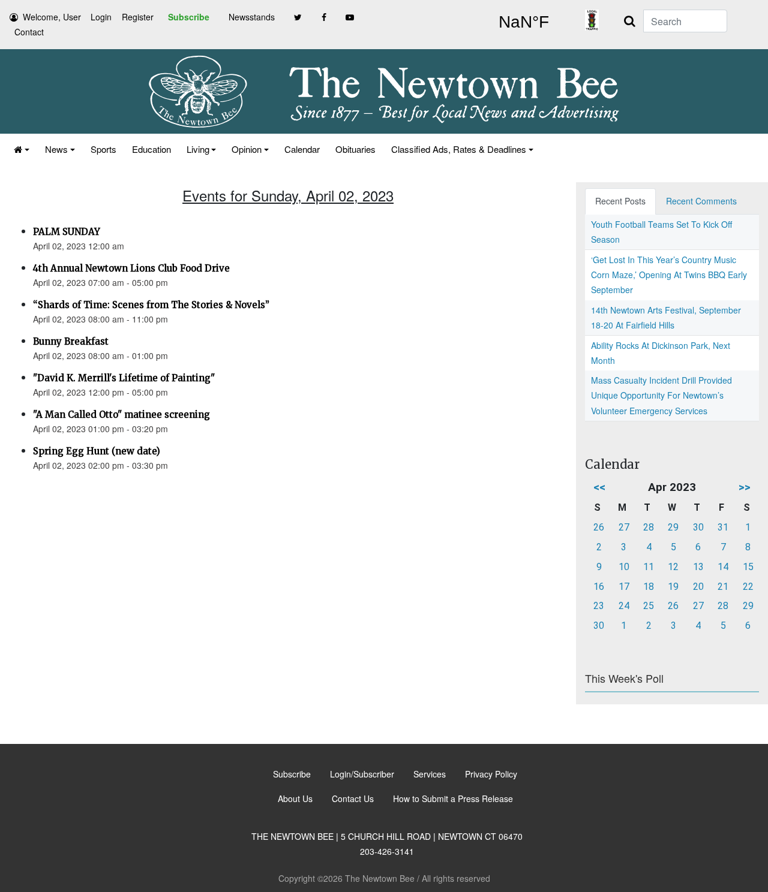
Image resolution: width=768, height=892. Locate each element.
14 (723, 566)
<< (599, 487)
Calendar (302, 149)
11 (648, 566)
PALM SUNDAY (66, 231)
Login (101, 17)
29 (673, 527)
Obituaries (355, 149)
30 (698, 527)
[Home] (21, 149)
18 (648, 586)
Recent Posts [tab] (620, 201)
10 (624, 566)
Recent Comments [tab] (701, 201)
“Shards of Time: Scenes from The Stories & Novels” (151, 305)
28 (648, 527)
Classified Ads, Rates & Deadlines (458, 149)
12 (673, 566)
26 (598, 527)
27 (624, 527)
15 (748, 566)
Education (151, 149)
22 (748, 586)
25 (648, 605)
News (56, 149)
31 (723, 527)
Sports (103, 149)
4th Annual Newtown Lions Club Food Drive (131, 268)
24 (624, 605)
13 (698, 566)
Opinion (247, 149)
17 (624, 586)
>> (745, 487)
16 (598, 586)
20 (698, 586)
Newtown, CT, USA (523, 22)
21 (723, 586)
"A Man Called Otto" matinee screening (121, 414)
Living (198, 149)
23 (598, 605)
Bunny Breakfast (71, 341)
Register (138, 17)
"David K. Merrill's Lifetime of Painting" (124, 378)
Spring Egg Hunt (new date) (96, 451)
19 (673, 586)
